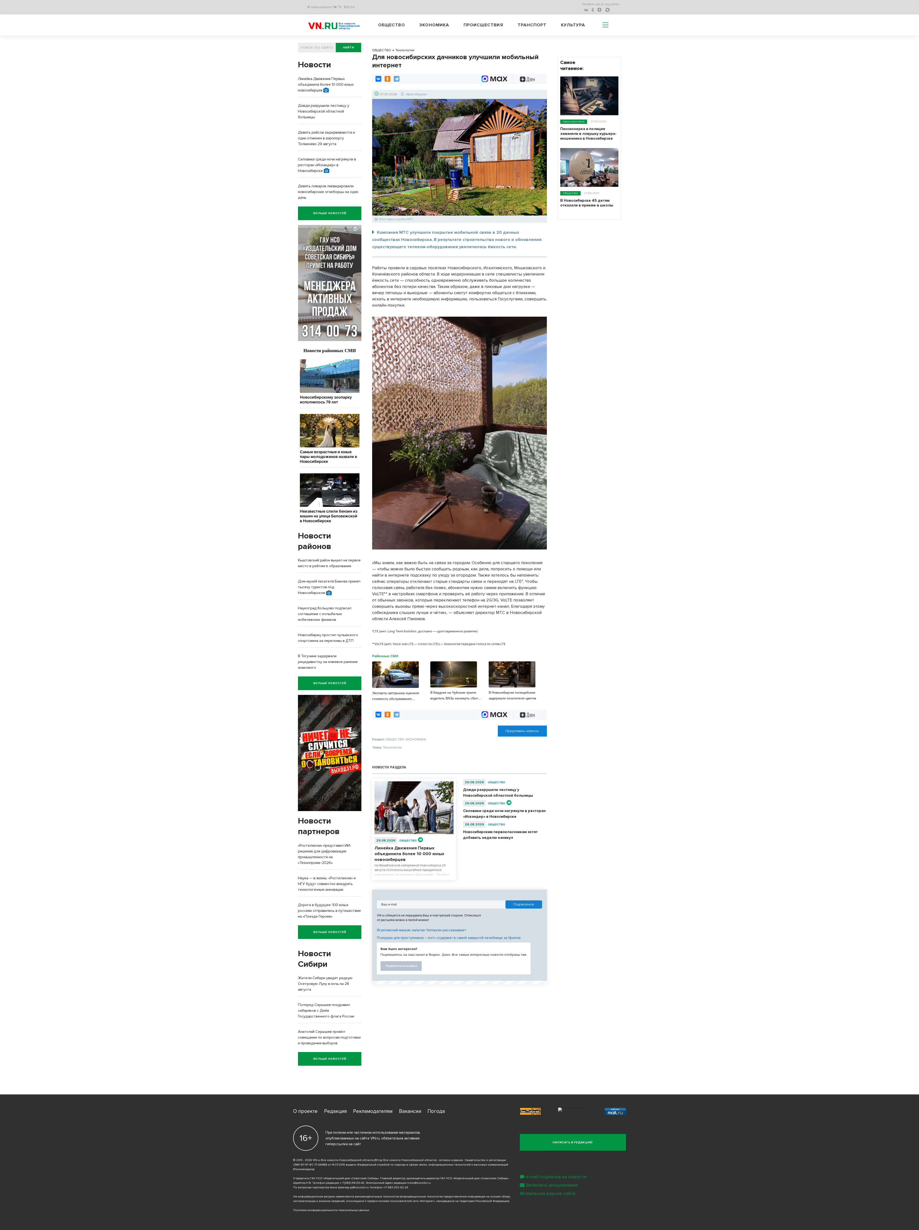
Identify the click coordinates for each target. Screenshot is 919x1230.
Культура (573, 25)
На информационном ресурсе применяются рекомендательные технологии (346, 1196)
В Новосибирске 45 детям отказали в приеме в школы (586, 203)
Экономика (434, 25)
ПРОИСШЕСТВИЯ (574, 121)
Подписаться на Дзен (401, 966)
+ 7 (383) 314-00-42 (352, 1183)
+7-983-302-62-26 (395, 1187)
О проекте (305, 1111)
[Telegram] (396, 79)
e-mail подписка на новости (556, 1177)
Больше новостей (329, 213)
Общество (391, 25)
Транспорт (532, 25)
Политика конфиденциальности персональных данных (331, 1210)
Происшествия (483, 25)
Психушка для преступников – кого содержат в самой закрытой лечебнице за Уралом (449, 938)
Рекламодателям (372, 1111)
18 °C (337, 7)
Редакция (335, 1111)
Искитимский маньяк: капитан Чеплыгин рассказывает (421, 930)
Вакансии (410, 1111)
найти (348, 47)
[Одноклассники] (387, 79)
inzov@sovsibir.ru (419, 1183)
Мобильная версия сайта (548, 1193)
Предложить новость (522, 731)
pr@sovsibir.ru (359, 1187)
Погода (436, 1111)
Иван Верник (416, 94)
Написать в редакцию (573, 1142)
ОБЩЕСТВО (408, 840)
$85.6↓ (349, 7)
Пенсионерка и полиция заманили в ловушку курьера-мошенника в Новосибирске (588, 133)
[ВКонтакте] (378, 79)
